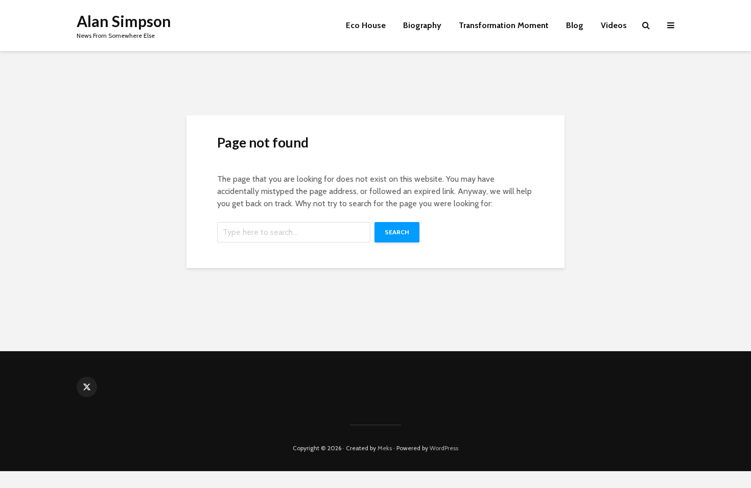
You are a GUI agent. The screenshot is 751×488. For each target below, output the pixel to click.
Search (397, 232)
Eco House (366, 25)
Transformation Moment (504, 25)
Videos (614, 25)
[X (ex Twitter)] (87, 387)
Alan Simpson (124, 21)
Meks (385, 448)
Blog (574, 25)
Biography (422, 25)
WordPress (444, 448)
